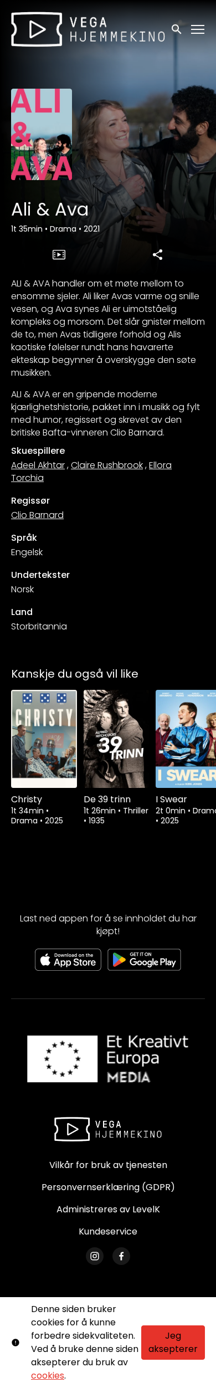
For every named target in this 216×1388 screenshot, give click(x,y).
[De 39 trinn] (117, 739)
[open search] (177, 29)
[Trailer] (58, 254)
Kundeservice (108, 1231)
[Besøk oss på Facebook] (121, 1256)
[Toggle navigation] (198, 29)
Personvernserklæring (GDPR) (108, 1187)
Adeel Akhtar (38, 465)
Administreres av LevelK (108, 1209)
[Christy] (44, 739)
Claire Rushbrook (107, 465)
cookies (47, 1375)
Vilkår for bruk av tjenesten (108, 1165)
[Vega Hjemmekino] (108, 1129)
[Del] (157, 254)
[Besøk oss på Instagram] (95, 1256)
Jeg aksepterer (173, 1342)
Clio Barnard (37, 515)
